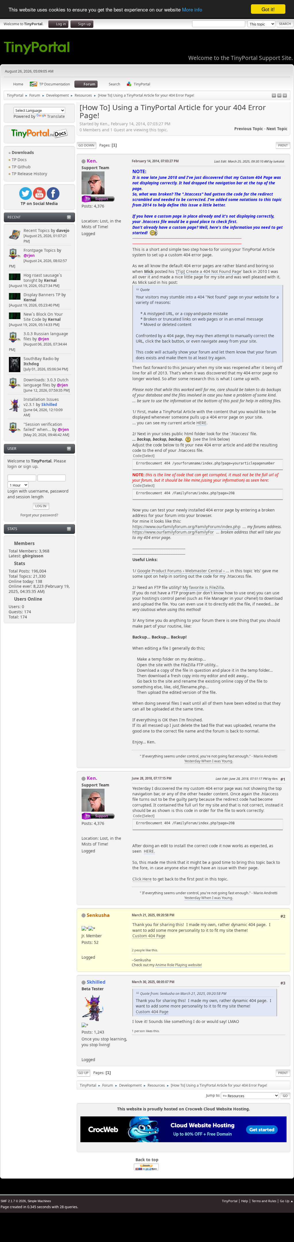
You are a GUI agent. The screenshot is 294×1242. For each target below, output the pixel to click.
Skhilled (49, 404)
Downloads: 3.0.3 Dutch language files (46, 382)
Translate (56, 116)
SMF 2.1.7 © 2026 (13, 1201)
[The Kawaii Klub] (84, 950)
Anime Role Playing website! (178, 964)
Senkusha (98, 915)
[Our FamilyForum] (84, 213)
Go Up (83, 1073)
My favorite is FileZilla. (204, 587)
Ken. (92, 160)
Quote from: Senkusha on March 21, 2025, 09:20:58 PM (183, 993)
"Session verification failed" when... (43, 426)
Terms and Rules (264, 1201)
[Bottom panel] (285, 96)
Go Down (86, 145)
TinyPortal (229, 1201)
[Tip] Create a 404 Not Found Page (208, 271)
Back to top (147, 1159)
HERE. (149, 851)
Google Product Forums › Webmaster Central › (181, 570)
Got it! (268, 9)
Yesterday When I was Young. (208, 761)
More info (192, 9)
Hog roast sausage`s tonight (43, 277)
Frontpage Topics (40, 250)
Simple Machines (39, 1201)
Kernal (50, 280)
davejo (62, 230)
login (12, 466)
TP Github (20, 166)
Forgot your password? (39, 515)
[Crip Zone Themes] (84, 1052)
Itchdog (31, 363)
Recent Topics (37, 230)
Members (24, 543)
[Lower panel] (279, 96)
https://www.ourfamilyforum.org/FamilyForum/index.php (186, 526)
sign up (30, 466)
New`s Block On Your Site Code (43, 316)
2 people (138, 950)
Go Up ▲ (286, 1201)
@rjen (29, 255)
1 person (138, 1031)
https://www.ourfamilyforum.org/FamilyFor (173, 532)
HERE (201, 422)
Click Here (142, 879)
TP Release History (29, 173)
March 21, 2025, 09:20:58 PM (153, 915)
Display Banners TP (42, 294)
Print (283, 145)
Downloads (22, 152)
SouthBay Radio (38, 358)
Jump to (212, 1095)
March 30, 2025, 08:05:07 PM (153, 982)
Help (244, 1201)
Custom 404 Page (148, 935)
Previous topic (248, 128)
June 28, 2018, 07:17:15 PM (151, 778)
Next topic (276, 128)
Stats (12, 528)
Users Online (28, 599)
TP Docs (19, 159)
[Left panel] (274, 96)
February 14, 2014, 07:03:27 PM (155, 161)
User (11, 448)
